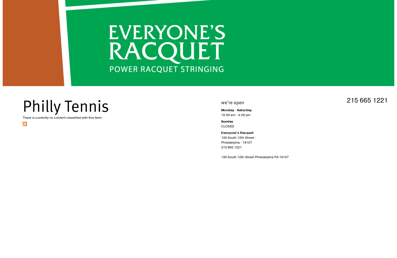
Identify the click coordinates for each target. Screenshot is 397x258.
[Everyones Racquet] (198, 43)
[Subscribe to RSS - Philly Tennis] (25, 125)
